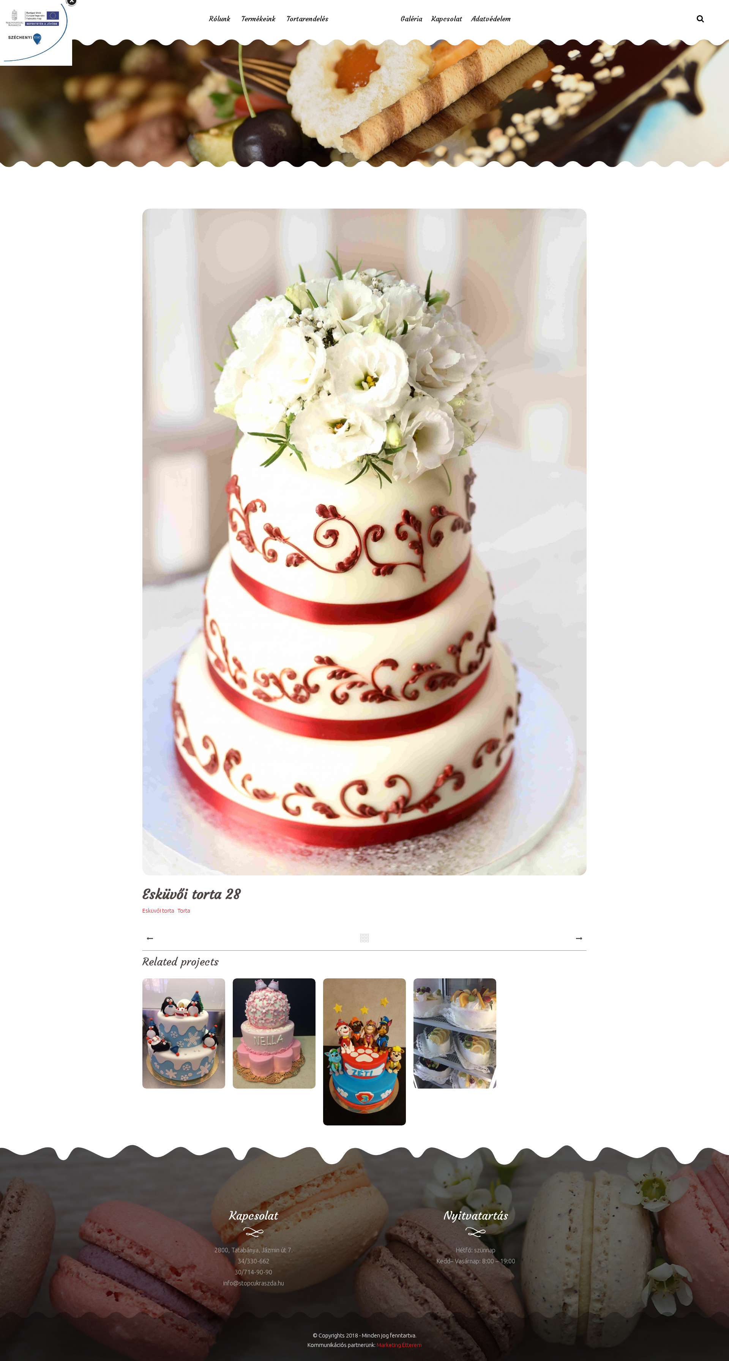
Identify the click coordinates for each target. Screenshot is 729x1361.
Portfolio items (352, 116)
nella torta (274, 1034)
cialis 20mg (131, 172)
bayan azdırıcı (19, 172)
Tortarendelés (307, 18)
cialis (29, 1169)
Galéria (411, 18)
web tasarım (96, 172)
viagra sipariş (223, 172)
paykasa (193, 172)
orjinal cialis (164, 172)
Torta (183, 911)
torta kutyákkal (364, 1052)
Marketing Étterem (399, 1345)
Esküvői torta (158, 911)
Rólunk (219, 18)
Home (309, 116)
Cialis (72, 172)
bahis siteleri (260, 172)
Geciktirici (51, 172)
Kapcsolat (446, 18)
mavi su (10, 1169)
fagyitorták (455, 1034)
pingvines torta (183, 1034)
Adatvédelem (491, 18)
